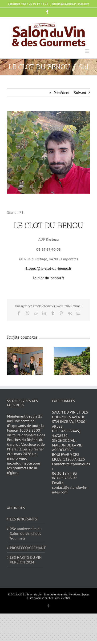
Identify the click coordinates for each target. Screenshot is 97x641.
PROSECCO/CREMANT (26, 547)
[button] (10, 360)
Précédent (61, 92)
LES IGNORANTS (23, 519)
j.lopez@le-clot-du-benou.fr (48, 268)
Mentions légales (79, 594)
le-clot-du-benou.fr (48, 277)
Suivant (80, 92)
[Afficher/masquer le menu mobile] (87, 51)
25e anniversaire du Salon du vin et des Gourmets (26, 533)
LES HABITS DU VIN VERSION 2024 (26, 559)
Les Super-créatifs (59, 598)
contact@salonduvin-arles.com (70, 3)
